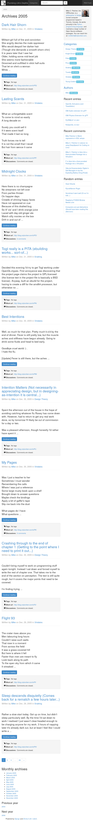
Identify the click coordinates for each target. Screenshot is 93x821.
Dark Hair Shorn (14, 24)
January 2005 (11, 773)
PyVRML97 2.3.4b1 (73, 120)
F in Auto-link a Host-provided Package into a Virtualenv (76, 162)
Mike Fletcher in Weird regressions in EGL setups (75, 137)
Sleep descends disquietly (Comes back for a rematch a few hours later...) (31, 697)
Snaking (38, 256)
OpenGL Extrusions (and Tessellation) (74, 105)
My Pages (9, 462)
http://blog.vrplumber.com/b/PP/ (25, 158)
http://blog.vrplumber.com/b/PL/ (25, 449)
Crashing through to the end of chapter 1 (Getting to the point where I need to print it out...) (30, 547)
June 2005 (10, 784)
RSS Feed (87, 3)
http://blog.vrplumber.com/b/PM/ (25, 374)
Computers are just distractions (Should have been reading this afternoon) (77, 209)
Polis (71, 58)
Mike (13, 28)
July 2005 (9, 786)
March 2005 (10, 777)
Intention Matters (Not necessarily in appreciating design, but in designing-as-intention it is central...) (30, 391)
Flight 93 (8, 617)
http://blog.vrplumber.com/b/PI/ (25, 682)
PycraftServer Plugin (73, 188)
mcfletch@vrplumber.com (77, 35)
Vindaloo (38, 28)
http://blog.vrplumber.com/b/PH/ (25, 747)
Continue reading (9, 75)
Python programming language (74, 25)
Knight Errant (74, 53)
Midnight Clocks (14, 171)
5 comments (21, 533)
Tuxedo (72, 72)
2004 (3, 806)
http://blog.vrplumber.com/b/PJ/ (25, 605)
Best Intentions (13, 316)
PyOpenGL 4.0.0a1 (72, 125)
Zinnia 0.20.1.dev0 (30, 819)
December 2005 (12, 798)
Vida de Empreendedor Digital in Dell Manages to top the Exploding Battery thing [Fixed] (77, 170)
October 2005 (11, 793)
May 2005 (9, 782)
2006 (3, 815)
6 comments (21, 239)
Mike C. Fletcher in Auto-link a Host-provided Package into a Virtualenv (76, 154)
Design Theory (41, 399)
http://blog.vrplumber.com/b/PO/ (25, 235)
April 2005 (9, 780)
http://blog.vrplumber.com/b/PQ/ (25, 85)
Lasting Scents (13, 98)
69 (20, 760)
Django (17, 819)
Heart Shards (70, 184)
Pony (71, 63)
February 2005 (11, 775)
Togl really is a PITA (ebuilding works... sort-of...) (25, 250)
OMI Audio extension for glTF (76, 111)
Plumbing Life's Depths (17, 2)
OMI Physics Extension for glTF (77, 115)
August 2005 (10, 789)
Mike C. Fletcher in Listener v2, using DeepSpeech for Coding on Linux (77, 145)
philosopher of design (73, 15)
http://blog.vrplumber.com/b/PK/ (25, 530)
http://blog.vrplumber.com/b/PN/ (25, 303)
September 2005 (12, 791)
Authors (68, 88)
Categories (34, 3)
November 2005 (12, 796)
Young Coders (74, 81)
